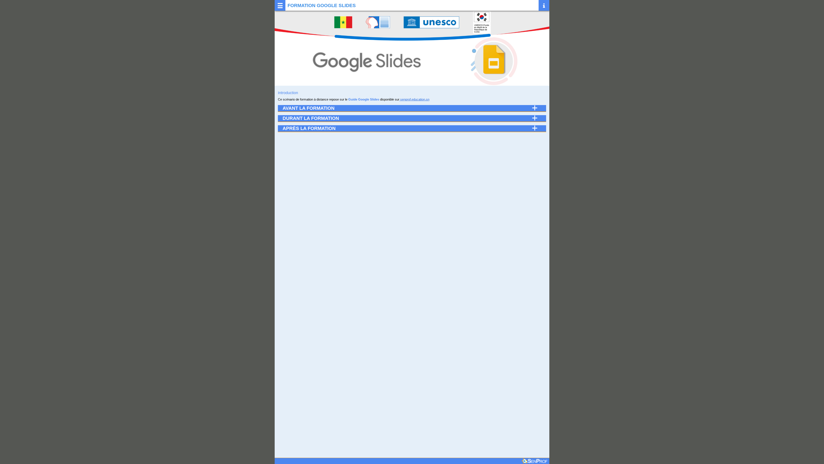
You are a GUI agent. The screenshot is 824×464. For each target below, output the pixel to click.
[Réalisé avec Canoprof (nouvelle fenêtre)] (534, 461)
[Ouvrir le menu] (280, 5)
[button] (412, 108)
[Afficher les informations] (544, 5)
